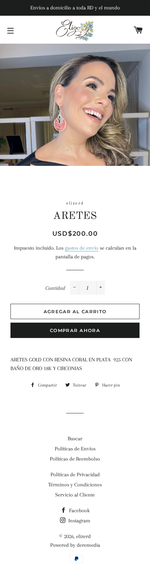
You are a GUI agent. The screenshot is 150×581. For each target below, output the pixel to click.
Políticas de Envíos (75, 449)
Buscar (75, 438)
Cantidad (55, 288)
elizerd (83, 536)
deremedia (88, 545)
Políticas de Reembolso (75, 459)
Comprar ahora (75, 330)
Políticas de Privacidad (75, 474)
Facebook (79, 510)
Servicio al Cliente (75, 495)
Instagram (78, 520)
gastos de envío (81, 248)
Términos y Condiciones (75, 484)
